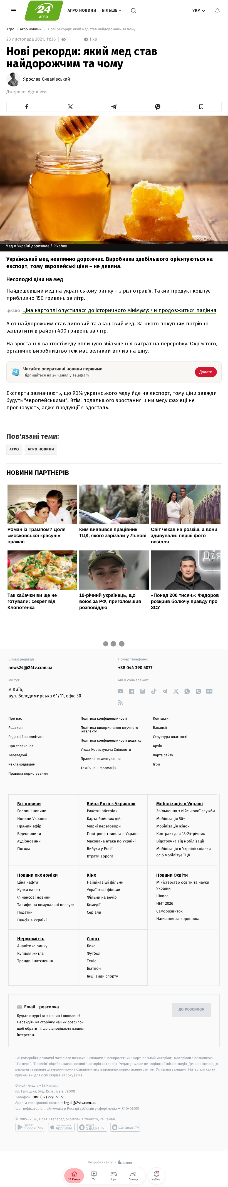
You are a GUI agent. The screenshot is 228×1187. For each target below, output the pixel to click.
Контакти (160, 718)
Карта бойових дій (104, 818)
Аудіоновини (29, 841)
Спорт (93, 938)
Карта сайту (163, 755)
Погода (23, 848)
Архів (157, 746)
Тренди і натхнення (35, 961)
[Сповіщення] (217, 10)
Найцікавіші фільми (105, 882)
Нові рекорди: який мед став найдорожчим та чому (92, 29)
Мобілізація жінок (172, 826)
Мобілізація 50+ (170, 818)
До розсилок (192, 1010)
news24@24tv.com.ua (30, 667)
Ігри (156, 764)
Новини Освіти (172, 875)
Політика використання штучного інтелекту (109, 729)
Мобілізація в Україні (179, 803)
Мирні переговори (104, 826)
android (30, 1127)
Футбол (93, 953)
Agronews (37, 91)
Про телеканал (21, 746)
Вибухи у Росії (99, 848)
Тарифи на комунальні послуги (46, 904)
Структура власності (170, 737)
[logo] (44, 10)
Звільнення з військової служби (185, 811)
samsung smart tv (125, 1127)
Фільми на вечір (102, 897)
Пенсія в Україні (32, 920)
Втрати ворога (100, 856)
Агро (10, 29)
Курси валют (28, 889)
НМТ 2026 (164, 903)
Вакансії (160, 728)
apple (61, 1127)
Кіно (91, 875)
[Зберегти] (201, 106)
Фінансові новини (34, 897)
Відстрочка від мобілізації (180, 841)
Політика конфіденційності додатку (111, 740)
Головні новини (31, 811)
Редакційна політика (26, 737)
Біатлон (94, 968)
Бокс (91, 946)
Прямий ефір (29, 826)
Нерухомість (30, 938)
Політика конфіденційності (104, 718)
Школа (162, 896)
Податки (25, 912)
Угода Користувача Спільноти (106, 750)
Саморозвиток (169, 911)
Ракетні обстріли (102, 811)
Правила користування (28, 773)
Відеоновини (29, 833)
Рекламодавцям (21, 764)
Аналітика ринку (32, 946)
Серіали (94, 912)
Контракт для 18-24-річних (180, 833)
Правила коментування (101, 759)
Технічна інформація (98, 768)
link (120, 691)
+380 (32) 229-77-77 (47, 1097)
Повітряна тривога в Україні (112, 833)
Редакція (15, 728)
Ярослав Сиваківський (46, 79)
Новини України (32, 818)
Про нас (15, 718)
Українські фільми (103, 889)
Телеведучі (17, 755)
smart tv (92, 1127)
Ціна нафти (27, 882)
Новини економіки (37, 875)
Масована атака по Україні (111, 841)
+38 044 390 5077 (135, 667)
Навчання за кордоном (177, 918)
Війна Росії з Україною (111, 803)
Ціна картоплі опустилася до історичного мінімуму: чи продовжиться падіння (119, 310)
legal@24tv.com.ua (80, 1103)
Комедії (93, 904)
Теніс (91, 961)
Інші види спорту (102, 976)
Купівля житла (30, 953)
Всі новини (29, 803)
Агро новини (82, 10)
